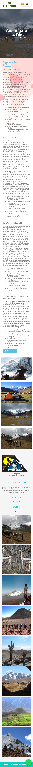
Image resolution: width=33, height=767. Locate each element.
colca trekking (9, 5)
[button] (19, 511)
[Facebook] (14, 502)
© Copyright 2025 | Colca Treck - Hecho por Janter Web (16, 764)
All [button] (15, 511)
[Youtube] (19, 502)
